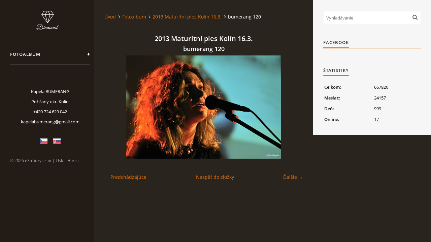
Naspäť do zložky (215, 177)
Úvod (110, 16)
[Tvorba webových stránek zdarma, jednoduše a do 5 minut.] (49, 161)
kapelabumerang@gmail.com (50, 122)
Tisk (59, 160)
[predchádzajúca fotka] (115, 107)
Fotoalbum (25, 54)
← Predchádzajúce (125, 177)
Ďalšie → (293, 177)
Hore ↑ (73, 160)
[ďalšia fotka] (292, 107)
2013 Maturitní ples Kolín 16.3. (187, 16)
